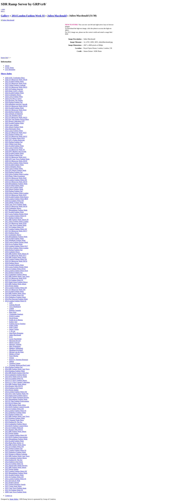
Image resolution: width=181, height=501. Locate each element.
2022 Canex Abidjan (12, 125)
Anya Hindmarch (15, 307)
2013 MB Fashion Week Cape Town (17, 416)
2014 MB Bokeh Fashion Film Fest (16, 373)
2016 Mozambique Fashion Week (16, 237)
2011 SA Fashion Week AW (14, 477)
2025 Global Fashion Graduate (15, 85)
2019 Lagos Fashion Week (14, 168)
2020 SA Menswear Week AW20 (16, 161)
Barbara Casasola (15, 310)
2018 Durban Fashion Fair (14, 191)
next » (3, 11)
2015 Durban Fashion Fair (14, 272)
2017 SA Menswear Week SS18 (15, 223)
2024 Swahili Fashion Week (14, 93)
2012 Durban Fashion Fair (14, 448)
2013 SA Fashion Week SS (14, 428)
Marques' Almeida (15, 344)
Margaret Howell (15, 341)
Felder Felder (13, 325)
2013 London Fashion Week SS (15, 411)
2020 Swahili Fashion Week (14, 153)
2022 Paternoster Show (12, 129)
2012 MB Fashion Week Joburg (15, 467)
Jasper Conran (14, 329)
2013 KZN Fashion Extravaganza (16, 437)
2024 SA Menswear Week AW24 (16, 106)
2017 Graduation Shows (13, 235)
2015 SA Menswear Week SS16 (15, 278)
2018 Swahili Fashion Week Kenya (16, 197)
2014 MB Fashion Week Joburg (15, 384)
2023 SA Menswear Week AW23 (16, 117)
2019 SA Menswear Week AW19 (16, 182)
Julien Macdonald (57, 15)
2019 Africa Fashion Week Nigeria (16, 163)
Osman (11, 358)
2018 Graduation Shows (13, 208)
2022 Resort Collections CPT (15, 121)
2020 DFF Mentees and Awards (15, 151)
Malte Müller (14, 499)
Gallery (5, 15)
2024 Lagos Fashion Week (14, 97)
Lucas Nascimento (15, 339)
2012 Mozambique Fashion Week (16, 439)
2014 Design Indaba (11, 390)
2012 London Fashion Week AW (16, 471)
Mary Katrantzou (15, 346)
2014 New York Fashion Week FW (16, 394)
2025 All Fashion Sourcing (14, 89)
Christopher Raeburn (16, 314)
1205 (11, 303)
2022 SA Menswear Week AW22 (16, 136)
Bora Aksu (12, 312)
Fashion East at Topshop (17, 324)
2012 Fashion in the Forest (14, 462)
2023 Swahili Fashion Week (14, 108)
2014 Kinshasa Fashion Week (15, 371)
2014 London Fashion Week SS (28, 15)
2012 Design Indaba (11, 469)
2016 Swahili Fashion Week (14, 238)
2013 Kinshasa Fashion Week (15, 418)
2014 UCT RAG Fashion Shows (16, 380)
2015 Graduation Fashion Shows (16, 274)
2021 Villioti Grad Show (13, 144)
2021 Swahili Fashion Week (14, 146)
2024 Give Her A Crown (13, 98)
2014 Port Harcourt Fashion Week (16, 299)
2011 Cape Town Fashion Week (15, 488)
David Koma (13, 318)
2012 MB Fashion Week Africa (15, 445)
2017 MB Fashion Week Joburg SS (16, 219)
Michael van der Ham (16, 352)
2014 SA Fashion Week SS (14, 378)
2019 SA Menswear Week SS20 (15, 178)
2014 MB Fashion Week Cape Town (17, 369)
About (7, 66)
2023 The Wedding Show (13, 115)
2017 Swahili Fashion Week (14, 212)
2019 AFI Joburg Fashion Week (15, 170)
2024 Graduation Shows (13, 95)
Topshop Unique (14, 363)
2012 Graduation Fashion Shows (16, 458)
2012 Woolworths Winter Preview (16, 465)
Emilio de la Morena (16, 320)
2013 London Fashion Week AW (16, 435)
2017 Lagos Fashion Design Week (16, 214)
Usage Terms (9, 68)
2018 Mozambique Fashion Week (16, 184)
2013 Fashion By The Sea (13, 422)
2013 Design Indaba (11, 433)
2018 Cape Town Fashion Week (15, 204)
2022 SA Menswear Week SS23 (15, 132)
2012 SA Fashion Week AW (14, 447)
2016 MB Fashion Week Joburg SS (16, 254)
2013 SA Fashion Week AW (14, 409)
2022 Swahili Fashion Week (14, 123)
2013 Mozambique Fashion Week (16, 399)
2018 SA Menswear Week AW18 (16, 206)
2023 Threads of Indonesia (14, 114)
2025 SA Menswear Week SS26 (15, 83)
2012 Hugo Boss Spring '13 (14, 443)
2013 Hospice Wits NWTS (14, 429)
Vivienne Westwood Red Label (19, 365)
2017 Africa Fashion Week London (16, 221)
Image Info (4, 58)
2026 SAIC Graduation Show (15, 78)
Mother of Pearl (14, 354)
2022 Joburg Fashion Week (14, 127)
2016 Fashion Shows (12, 263)
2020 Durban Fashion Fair (14, 155)
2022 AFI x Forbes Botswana (15, 140)
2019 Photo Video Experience (15, 176)
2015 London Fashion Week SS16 (16, 271)
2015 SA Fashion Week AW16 (15, 269)
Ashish (11, 308)
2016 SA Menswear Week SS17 (15, 255)
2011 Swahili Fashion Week (14, 475)
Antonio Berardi (14, 305)
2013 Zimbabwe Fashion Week (15, 412)
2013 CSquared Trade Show (14, 420)
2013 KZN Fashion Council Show (16, 426)
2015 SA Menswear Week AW (15, 289)
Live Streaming (10, 69)
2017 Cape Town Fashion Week (15, 225)
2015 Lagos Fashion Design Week (16, 267)
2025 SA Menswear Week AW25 (16, 87)
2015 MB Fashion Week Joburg (15, 284)
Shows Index (6, 74)
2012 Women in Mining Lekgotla (16, 454)
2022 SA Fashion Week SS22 (15, 138)
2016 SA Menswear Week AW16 (16, 261)
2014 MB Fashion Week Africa (15, 293)
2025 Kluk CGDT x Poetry (14, 91)
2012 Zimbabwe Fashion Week (15, 452)
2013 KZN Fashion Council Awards (17, 407)
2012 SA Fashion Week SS (14, 464)
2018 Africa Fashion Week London (16, 193)
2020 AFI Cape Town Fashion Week (17, 159)
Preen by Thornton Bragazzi (18, 359)
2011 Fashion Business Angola (15, 484)
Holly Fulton (13, 327)
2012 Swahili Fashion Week (14, 441)
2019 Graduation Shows (13, 167)
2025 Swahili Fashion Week (14, 81)
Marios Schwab (14, 342)
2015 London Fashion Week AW (16, 288)
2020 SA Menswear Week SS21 (15, 157)
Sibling (11, 361)
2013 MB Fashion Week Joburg (15, 431)
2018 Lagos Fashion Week (14, 187)
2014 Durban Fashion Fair (14, 367)
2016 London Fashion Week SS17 (16, 246)
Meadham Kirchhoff (16, 350)
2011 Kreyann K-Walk (12, 481)
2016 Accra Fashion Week (14, 244)
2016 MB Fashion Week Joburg (15, 257)
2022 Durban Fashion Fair (14, 134)
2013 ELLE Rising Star (13, 403)
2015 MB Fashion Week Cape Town (17, 276)
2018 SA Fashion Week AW (14, 201)
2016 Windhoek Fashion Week (15, 240)
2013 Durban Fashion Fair (14, 414)
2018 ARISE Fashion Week (14, 202)
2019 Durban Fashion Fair (14, 172)
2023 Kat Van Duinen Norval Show (17, 119)
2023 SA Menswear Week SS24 (15, 110)
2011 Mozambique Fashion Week (16, 473)
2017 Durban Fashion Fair (14, 218)
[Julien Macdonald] (7, 20)
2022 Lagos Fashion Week (14, 131)
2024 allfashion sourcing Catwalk (16, 104)
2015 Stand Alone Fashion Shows (16, 282)
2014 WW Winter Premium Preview (17, 397)
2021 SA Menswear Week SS (15, 149)
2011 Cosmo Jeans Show (13, 486)
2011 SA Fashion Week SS (14, 490)
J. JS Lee (12, 331)
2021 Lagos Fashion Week (14, 148)
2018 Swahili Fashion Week (14, 185)
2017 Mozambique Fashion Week (16, 210)
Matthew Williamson (16, 348)
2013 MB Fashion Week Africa (15, 405)
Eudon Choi (13, 322)
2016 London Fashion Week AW (16, 259)
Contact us (8, 495)
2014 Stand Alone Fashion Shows (16, 395)
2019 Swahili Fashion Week (14, 165)
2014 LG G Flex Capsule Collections (17, 382)
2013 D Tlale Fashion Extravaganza (17, 401)
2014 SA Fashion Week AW (14, 295)
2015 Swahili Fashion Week (14, 265)
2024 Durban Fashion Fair (14, 102)
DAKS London (14, 316)
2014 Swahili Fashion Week (14, 291)
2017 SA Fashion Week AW (14, 227)
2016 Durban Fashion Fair (14, 250)
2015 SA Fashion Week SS (14, 280)
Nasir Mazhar (13, 356)
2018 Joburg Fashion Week (14, 189)
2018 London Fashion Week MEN (16, 199)
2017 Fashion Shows (12, 233)
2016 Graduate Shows (12, 252)
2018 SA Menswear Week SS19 (15, 195)
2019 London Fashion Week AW (16, 180)
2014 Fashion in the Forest (14, 388)
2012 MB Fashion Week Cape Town (17, 456)
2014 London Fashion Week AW (16, 392)
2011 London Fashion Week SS (15, 479)
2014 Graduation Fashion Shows (16, 375)
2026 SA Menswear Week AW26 (16, 80)
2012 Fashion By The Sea (13, 460)
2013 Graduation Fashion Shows (16, 424)
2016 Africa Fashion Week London (16, 248)
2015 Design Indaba (11, 286)
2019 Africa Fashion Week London (16, 174)
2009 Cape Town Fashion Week (15, 492)
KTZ (11, 337)
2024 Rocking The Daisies (14, 100)
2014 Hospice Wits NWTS (14, 386)
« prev (3, 9)
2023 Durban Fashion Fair (14, 112)
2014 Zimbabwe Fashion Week (15, 297)
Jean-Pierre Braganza (16, 333)
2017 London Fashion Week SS (15, 216)
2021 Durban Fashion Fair (14, 142)
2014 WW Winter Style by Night (16, 377)
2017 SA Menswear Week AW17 (16, 231)
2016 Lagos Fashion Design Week (16, 242)
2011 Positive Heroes (12, 482)
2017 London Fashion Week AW (16, 229)
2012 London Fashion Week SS (15, 450)
